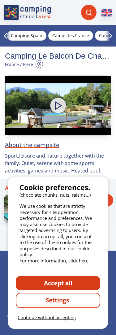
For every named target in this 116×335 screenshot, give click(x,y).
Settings (58, 300)
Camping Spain (26, 35)
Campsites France (70, 35)
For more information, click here (53, 260)
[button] (58, 105)
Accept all (58, 283)
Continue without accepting (47, 317)
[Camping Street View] (27, 12)
